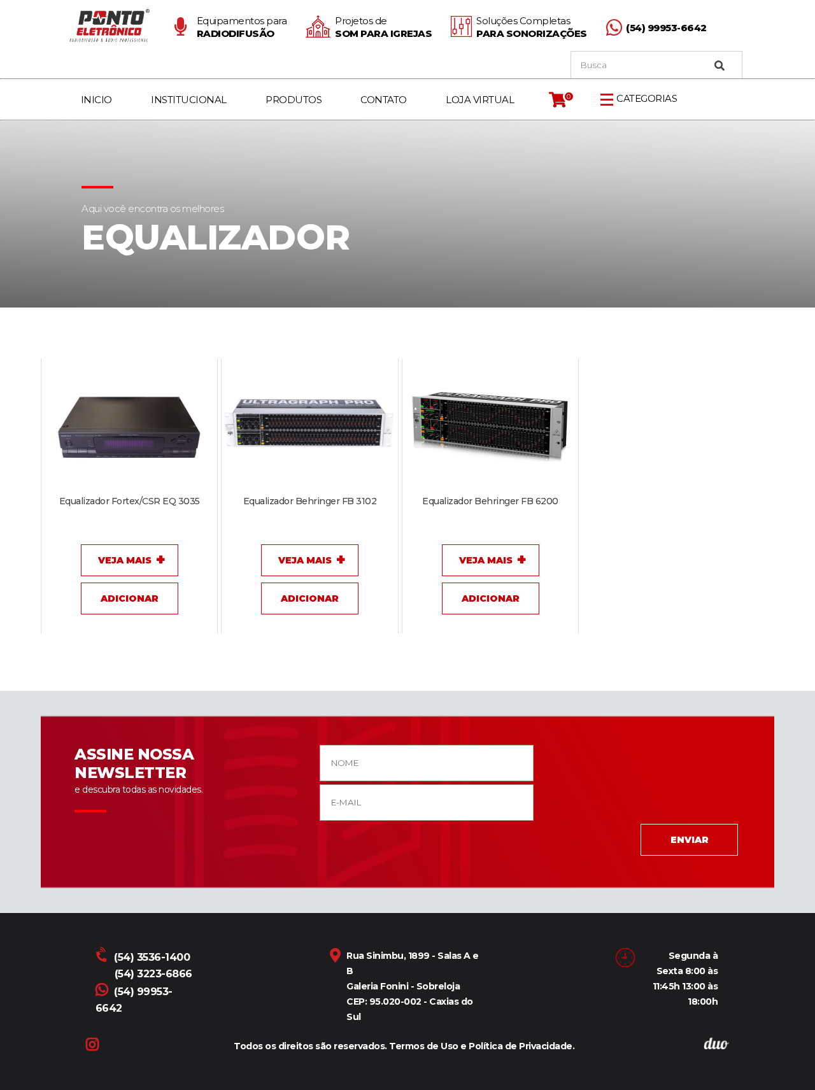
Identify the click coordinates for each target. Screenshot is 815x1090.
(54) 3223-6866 (153, 974)
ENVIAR (689, 840)
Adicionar (130, 598)
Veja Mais (125, 560)
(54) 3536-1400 (152, 957)
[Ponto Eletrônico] (111, 25)
